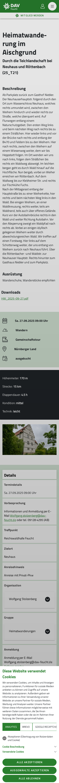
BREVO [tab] (26, 727)
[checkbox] (29, 738)
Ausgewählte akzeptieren (29, 770)
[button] (29, 746)
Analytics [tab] (11, 727)
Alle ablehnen (29, 778)
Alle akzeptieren (29, 762)
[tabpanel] (29, 743)
